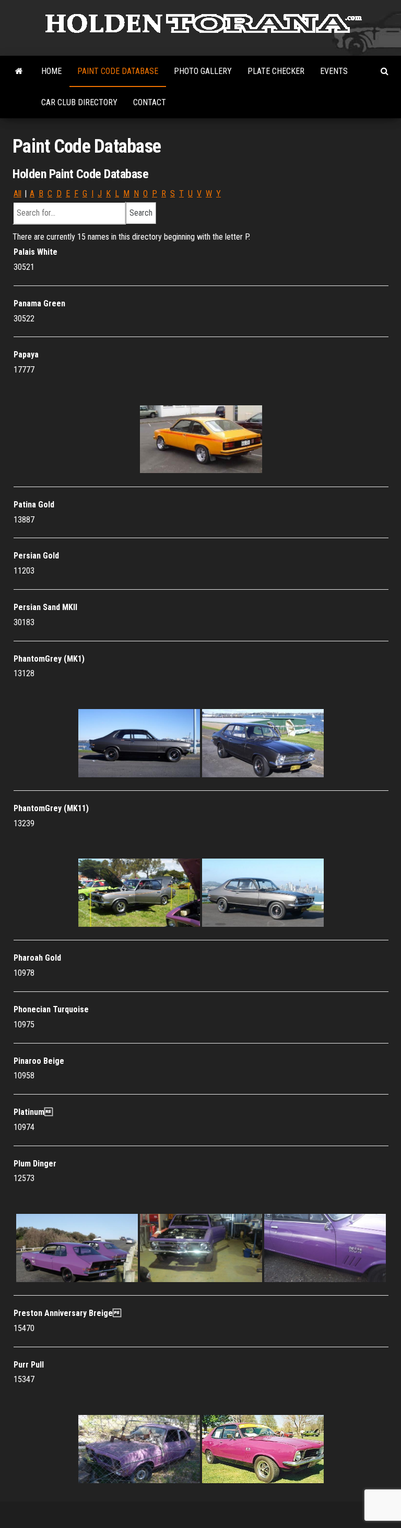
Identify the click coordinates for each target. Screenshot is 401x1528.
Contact (149, 102)
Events (334, 71)
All (17, 193)
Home (51, 71)
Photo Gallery (203, 71)
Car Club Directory (79, 102)
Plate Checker (275, 71)
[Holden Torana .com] (19, 71)
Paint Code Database (117, 71)
